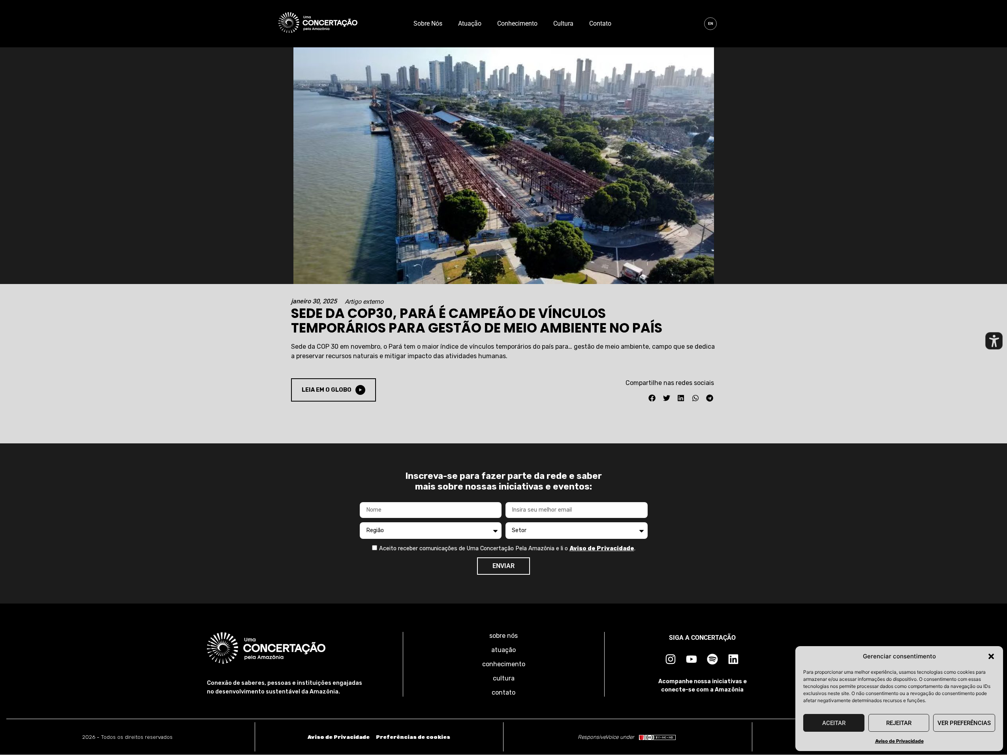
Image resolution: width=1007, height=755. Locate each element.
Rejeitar (898, 723)
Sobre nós (427, 23)
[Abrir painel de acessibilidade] (994, 340)
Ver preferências (964, 723)
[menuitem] (710, 23)
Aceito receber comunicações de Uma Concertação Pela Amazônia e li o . (507, 548)
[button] (991, 656)
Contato (600, 23)
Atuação (469, 23)
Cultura (563, 23)
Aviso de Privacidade (899, 741)
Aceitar (833, 723)
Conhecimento (517, 23)
